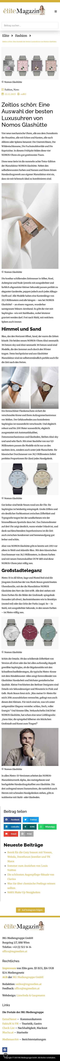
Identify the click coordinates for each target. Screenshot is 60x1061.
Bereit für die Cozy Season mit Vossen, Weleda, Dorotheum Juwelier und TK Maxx (29, 857)
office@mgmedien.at (14, 951)
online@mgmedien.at (29, 984)
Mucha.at (8, 1032)
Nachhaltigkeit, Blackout (31, 1028)
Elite (5, 36)
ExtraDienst (9, 1019)
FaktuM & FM (10, 1023)
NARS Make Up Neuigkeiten (23, 892)
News (16, 89)
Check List (8, 1028)
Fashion (21, 36)
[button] (55, 11)
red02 (23, 94)
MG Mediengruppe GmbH (28, 977)
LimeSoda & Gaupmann (31, 995)
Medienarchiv (10, 1039)
